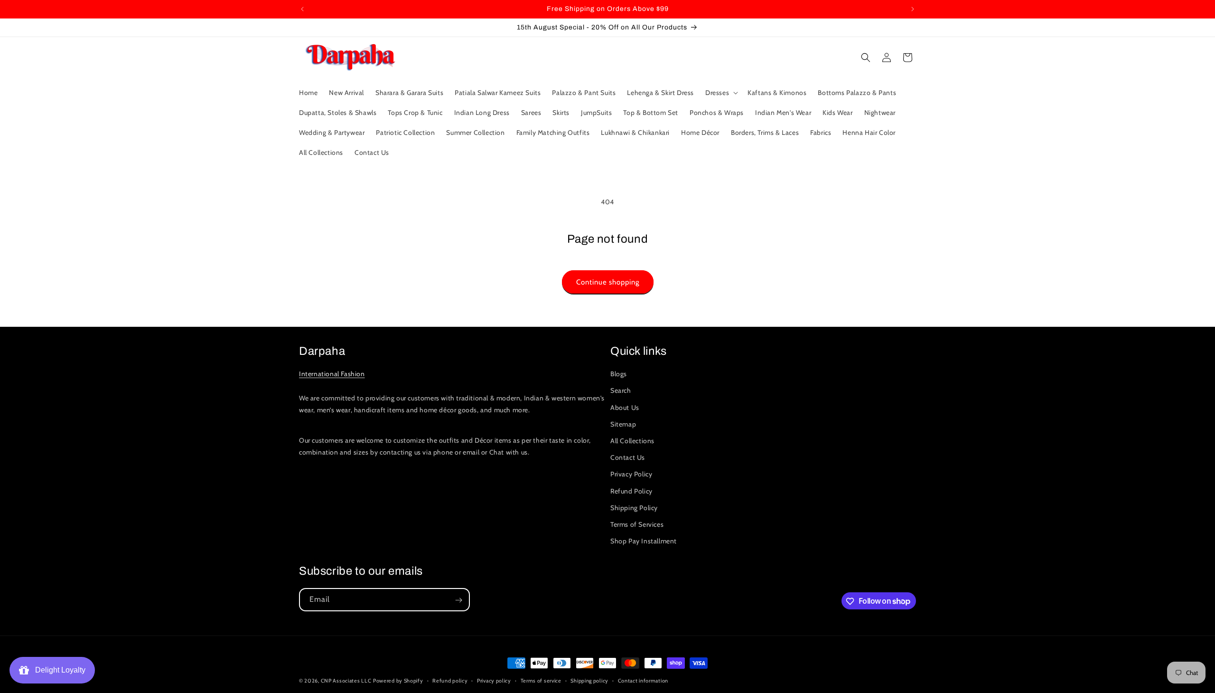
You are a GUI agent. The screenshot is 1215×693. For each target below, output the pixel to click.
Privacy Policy (631, 474)
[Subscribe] (458, 600)
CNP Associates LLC (346, 680)
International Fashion (332, 374)
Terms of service (541, 680)
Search (620, 391)
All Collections (632, 441)
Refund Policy (631, 491)
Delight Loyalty (58, 670)
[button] (721, 93)
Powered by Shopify (398, 680)
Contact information (643, 680)
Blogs (618, 374)
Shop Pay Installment (643, 541)
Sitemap (623, 424)
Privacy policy (494, 680)
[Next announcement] (912, 9)
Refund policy (449, 680)
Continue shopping (607, 282)
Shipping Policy (634, 507)
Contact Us (627, 457)
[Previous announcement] (302, 9)
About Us (624, 407)
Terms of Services (637, 524)
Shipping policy (589, 680)
